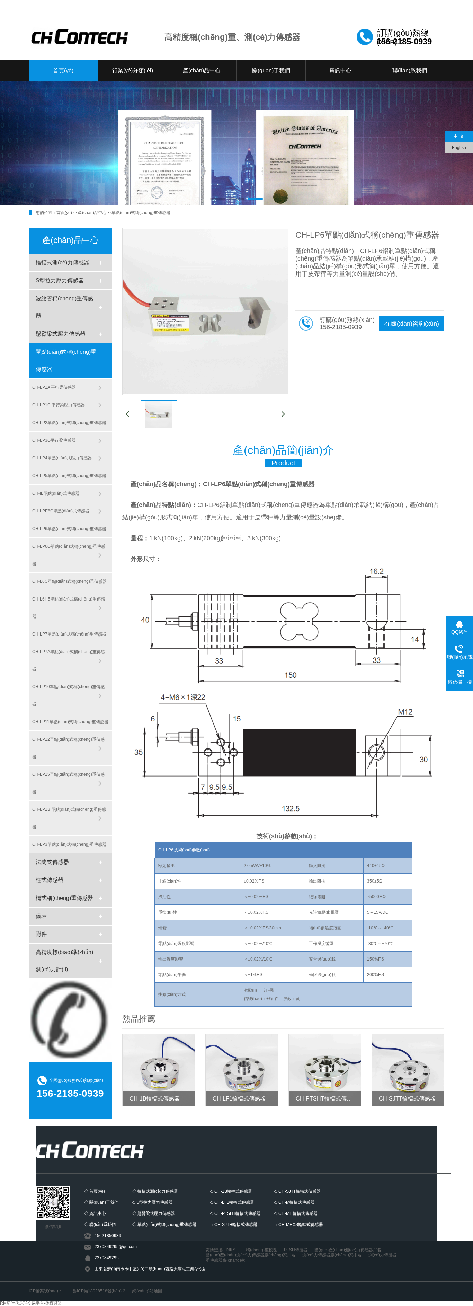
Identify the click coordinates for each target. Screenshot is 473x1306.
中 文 (459, 136)
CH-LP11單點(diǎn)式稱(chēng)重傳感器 (70, 721)
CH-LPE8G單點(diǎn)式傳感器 (60, 511)
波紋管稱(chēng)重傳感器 (64, 307)
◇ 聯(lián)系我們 (100, 1224)
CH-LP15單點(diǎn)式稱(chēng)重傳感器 (68, 783)
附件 (41, 934)
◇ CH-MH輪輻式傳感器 (296, 1213)
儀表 (41, 916)
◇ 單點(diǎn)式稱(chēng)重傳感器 (164, 1224)
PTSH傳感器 (295, 1249)
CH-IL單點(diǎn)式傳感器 (55, 493)
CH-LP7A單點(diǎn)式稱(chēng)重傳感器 (68, 660)
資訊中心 (340, 70)
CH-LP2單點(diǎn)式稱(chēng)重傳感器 (69, 422)
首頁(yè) (63, 70)
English (459, 147)
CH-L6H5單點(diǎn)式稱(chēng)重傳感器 (68, 608)
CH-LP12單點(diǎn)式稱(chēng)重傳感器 (68, 748)
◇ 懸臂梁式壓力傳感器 (153, 1213)
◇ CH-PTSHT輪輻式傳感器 (235, 1213)
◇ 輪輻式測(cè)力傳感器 (155, 1191)
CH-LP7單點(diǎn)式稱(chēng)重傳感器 (69, 634)
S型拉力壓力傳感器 (60, 280)
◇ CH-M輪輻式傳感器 (294, 1202)
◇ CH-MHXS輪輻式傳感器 (298, 1224)
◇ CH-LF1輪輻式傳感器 (232, 1202)
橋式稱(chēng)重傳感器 (64, 898)
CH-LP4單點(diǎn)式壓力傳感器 (62, 458)
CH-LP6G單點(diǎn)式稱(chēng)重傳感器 (68, 555)
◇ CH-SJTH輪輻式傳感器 (233, 1224)
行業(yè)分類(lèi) (132, 70)
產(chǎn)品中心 (202, 70)
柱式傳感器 (49, 880)
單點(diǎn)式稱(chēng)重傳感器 (140, 212)
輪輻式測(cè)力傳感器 (62, 262)
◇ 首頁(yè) (94, 1191)
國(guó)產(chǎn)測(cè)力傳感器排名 (347, 1249)
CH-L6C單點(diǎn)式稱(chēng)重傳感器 (69, 581)
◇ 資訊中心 (95, 1213)
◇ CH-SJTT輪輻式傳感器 (297, 1191)
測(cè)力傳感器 (382, 1255)
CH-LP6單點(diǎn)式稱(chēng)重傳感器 (69, 528)
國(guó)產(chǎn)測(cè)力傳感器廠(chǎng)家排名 (250, 1255)
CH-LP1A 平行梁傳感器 (54, 387)
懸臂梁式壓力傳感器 (61, 334)
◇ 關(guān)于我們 (101, 1202)
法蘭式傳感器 (52, 862)
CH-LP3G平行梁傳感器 (53, 440)
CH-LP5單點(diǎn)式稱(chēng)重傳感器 (69, 475)
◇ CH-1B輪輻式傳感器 (231, 1191)
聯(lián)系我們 (409, 70)
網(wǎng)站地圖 (147, 1291)
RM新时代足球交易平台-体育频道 (31, 1303)
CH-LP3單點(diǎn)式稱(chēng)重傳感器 (69, 844)
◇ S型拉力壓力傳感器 (152, 1202)
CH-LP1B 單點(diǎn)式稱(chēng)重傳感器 (69, 818)
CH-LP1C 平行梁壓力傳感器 (58, 405)
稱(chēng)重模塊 (261, 1249)
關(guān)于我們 (271, 70)
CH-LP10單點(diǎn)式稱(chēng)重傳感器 (68, 695)
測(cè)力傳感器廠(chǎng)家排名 (332, 1255)
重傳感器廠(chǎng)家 (225, 1260)
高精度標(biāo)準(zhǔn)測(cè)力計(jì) (64, 960)
